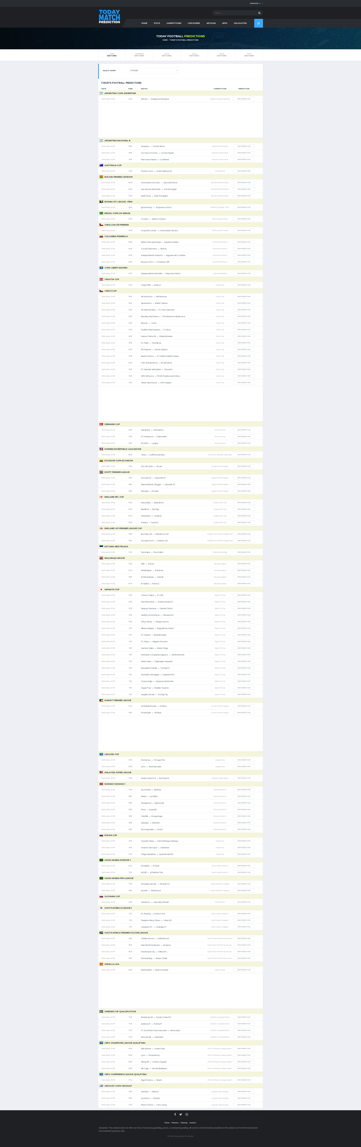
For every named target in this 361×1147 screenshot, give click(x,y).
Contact (192, 1122)
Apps (224, 23)
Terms (167, 1122)
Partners (175, 1122)
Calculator (240, 23)
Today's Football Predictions (184, 40)
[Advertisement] (180, 120)
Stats (157, 23)
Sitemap (184, 1122)
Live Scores (194, 23)
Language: (255, 3)
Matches (112, 55)
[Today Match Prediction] (109, 16)
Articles (211, 23)
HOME (144, 23)
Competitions (174, 23)
